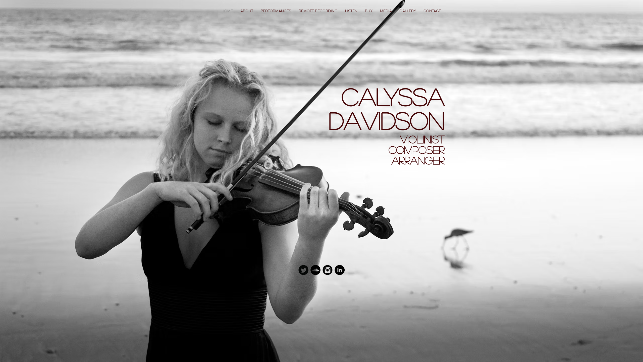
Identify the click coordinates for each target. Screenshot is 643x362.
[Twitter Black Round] (303, 270)
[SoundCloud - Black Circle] (315, 270)
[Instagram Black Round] (328, 270)
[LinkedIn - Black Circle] (340, 270)
